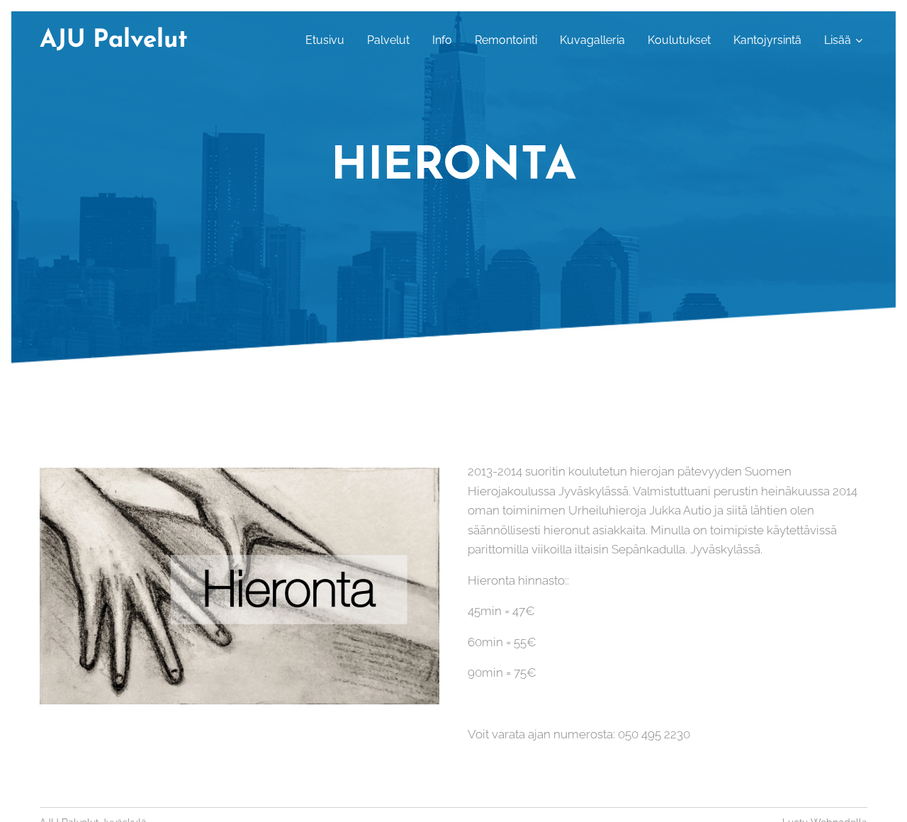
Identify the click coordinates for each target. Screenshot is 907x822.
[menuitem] (329, 40)
